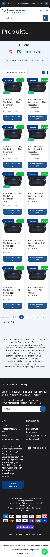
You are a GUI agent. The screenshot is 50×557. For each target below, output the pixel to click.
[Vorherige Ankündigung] (3, 3)
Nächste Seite (9, 322)
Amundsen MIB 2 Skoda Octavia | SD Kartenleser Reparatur (36, 244)
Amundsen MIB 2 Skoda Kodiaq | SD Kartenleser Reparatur (11, 244)
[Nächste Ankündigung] (46, 3)
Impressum (34, 549)
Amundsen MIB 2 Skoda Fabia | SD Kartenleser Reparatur (35, 197)
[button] (46, 11)
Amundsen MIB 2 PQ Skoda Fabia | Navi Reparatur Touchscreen (12, 103)
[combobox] (25, 18)
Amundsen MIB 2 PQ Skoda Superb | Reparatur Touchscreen (37, 150)
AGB (23, 546)
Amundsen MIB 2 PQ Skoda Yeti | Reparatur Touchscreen (12, 197)
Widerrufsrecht (33, 546)
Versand (44, 546)
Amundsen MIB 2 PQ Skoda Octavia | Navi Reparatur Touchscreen (12, 150)
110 (42, 317)
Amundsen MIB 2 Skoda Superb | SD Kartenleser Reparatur (12, 291)
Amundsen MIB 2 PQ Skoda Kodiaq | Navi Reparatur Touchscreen (37, 103)
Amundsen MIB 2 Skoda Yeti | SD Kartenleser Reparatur (35, 291)
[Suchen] (45, 18)
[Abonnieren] (43, 409)
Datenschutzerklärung (11, 546)
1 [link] (21, 317)
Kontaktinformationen (19, 549)
